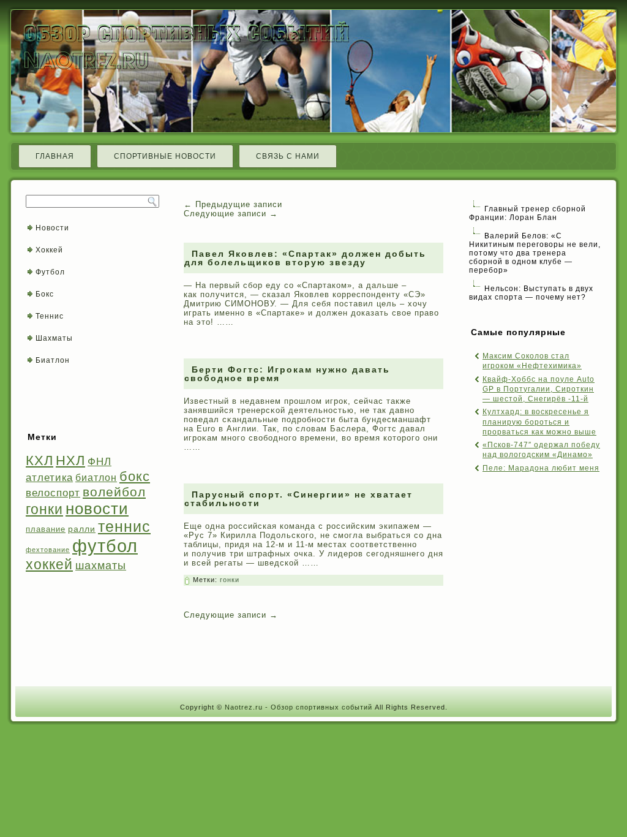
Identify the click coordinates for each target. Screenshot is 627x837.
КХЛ (39, 460)
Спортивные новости (165, 156)
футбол (105, 546)
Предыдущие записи (233, 204)
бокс (134, 476)
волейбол (114, 492)
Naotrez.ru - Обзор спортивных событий (298, 707)
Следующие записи (231, 213)
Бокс (45, 294)
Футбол (50, 272)
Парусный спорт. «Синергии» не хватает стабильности (298, 499)
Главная (55, 156)
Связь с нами (288, 156)
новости (97, 508)
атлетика (49, 477)
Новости (52, 228)
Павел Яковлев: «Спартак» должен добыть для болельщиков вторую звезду (305, 258)
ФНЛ (99, 462)
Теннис (50, 316)
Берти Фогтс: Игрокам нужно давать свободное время (287, 374)
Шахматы (54, 338)
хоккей (49, 564)
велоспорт (53, 493)
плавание (46, 529)
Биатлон (53, 360)
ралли (82, 529)
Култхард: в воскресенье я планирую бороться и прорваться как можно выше (539, 421)
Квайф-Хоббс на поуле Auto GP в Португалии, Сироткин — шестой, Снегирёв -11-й (538, 389)
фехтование (48, 549)
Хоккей (49, 250)
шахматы (100, 565)
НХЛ (70, 460)
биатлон (96, 477)
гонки (44, 509)
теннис (124, 526)
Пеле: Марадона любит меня (540, 468)
